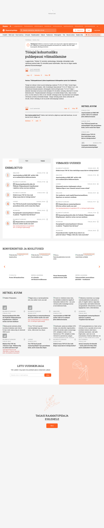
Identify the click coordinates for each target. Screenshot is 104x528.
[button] (27, 375)
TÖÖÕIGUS (28, 40)
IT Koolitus (12, 275)
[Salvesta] (47, 173)
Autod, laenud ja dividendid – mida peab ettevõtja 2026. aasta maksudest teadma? (88, 345)
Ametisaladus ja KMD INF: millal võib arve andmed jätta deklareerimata (90, 114)
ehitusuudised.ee (79, 26)
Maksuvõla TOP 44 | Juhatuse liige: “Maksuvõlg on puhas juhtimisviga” (12, 345)
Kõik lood (11, 35)
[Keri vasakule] (4, 266)
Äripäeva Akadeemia (37, 275)
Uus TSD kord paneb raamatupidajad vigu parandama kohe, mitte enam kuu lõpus (91, 125)
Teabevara (49, 35)
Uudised (15, 201)
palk (37, 120)
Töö (64, 35)
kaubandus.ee (47, 26)
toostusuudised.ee (57, 26)
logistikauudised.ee (68, 26)
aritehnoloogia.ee (38, 26)
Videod (43, 35)
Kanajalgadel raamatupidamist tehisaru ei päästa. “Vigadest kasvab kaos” (89, 317)
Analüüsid (16, 173)
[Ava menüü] (10, 26)
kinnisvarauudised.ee (90, 26)
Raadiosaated (35, 35)
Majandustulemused (19, 181)
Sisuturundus (70, 35)
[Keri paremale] (99, 266)
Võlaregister (57, 35)
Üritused (27, 35)
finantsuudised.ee (28, 26)
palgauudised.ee (18, 26)
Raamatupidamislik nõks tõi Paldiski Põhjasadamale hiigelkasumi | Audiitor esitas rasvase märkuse (25, 186)
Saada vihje (79, 35)
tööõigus (27, 120)
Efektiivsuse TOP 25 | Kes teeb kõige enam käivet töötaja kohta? (88, 136)
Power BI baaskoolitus (16, 277)
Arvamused (16, 210)
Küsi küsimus (19, 35)
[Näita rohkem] (97, 26)
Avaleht (5, 35)
